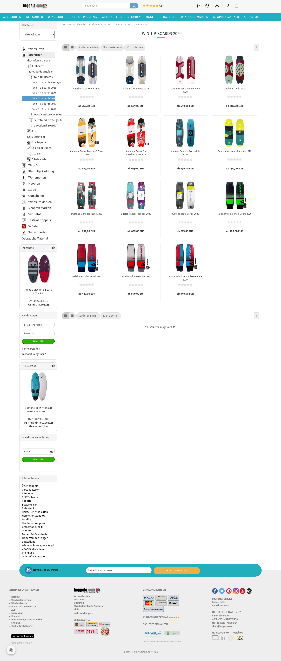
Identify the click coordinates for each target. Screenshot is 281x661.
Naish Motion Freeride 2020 (136, 276)
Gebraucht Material (35, 238)
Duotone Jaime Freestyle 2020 (86, 214)
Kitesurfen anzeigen (38, 60)
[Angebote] (53, 248)
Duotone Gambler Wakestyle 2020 (185, 152)
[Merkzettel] (227, 5)
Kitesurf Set (38, 136)
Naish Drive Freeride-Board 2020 (235, 214)
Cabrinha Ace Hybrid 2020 (86, 88)
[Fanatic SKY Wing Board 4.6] (38, 268)
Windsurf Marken (194, 17)
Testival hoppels (39, 220)
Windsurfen (12, 17)
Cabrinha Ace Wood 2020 (136, 88)
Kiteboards (37, 65)
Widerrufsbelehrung (21, 643)
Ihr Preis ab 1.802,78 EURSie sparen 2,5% (38, 422)
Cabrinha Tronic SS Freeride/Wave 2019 (136, 152)
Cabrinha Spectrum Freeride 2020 (185, 90)
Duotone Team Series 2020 (185, 214)
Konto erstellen (31, 348)
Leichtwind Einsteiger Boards (44, 120)
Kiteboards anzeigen (41, 71)
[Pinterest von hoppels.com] (229, 590)
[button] (217, 5)
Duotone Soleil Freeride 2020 (136, 214)
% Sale (32, 226)
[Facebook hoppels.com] (215, 590)
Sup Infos (251, 17)
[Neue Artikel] (53, 366)
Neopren (134, 17)
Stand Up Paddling (82, 17)
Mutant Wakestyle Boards (44, 114)
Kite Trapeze (38, 142)
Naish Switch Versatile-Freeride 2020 (185, 278)
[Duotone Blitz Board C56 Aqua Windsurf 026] (38, 386)
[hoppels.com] (35, 5)
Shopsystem (129, 652)
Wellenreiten (112, 17)
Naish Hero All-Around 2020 (86, 276)
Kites (34, 131)
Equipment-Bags (41, 147)
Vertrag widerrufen (23, 636)
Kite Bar (36, 153)
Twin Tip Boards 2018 (43, 103)
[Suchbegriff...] (134, 5)
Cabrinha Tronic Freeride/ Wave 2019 (86, 152)
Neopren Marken (226, 17)
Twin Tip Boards (43, 77)
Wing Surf (56, 17)
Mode (150, 17)
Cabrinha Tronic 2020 (234, 88)
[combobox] (88, 47)
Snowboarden (37, 232)
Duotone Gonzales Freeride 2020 (234, 151)
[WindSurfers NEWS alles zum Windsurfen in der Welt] (249, 590)
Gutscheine (167, 17)
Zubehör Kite (39, 159)
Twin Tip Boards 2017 (43, 109)
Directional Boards (44, 125)
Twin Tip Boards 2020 (43, 98)
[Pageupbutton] (272, 656)
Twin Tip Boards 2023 (43, 87)
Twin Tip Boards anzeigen (43, 82)
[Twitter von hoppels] (222, 590)
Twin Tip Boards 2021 (43, 93)
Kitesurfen (34, 17)
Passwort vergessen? (34, 354)
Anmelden (38, 341)
